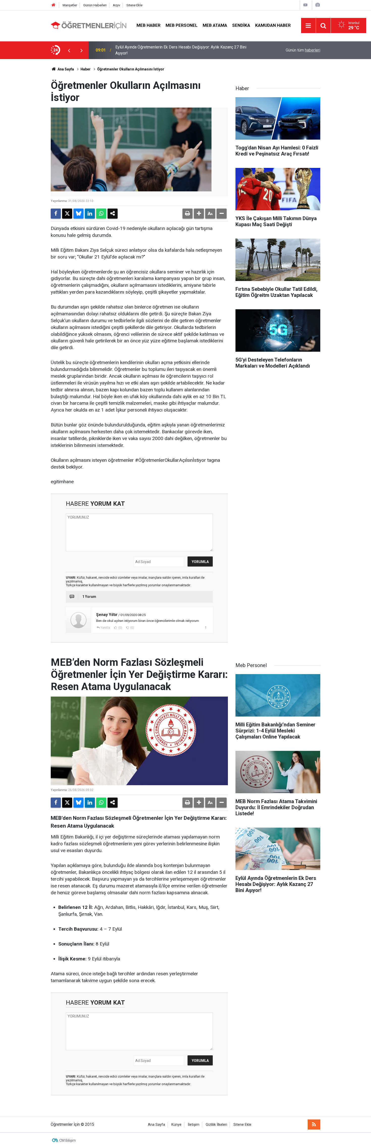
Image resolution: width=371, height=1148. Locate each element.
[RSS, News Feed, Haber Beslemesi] (314, 1124)
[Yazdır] (187, 214)
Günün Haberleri (95, 5)
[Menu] (308, 26)
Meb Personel (182, 25)
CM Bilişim (67, 1140)
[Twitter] (67, 214)
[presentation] (69, 50)
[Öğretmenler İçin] (88, 25)
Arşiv (116, 5)
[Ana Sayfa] (53, 5)
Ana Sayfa (65, 69)
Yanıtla (105, 627)
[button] (199, 214)
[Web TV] (305, 5)
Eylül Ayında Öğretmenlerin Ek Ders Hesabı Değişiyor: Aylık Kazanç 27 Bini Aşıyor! (180, 50)
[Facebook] (56, 214)
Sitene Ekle (134, 5)
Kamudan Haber (273, 25)
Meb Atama (215, 25)
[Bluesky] (78, 214)
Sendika (241, 25)
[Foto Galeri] (317, 5)
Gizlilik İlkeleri (216, 1125)
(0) (120, 627)
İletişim (193, 1125)
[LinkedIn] (90, 214)
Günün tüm (303, 50)
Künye (176, 1125)
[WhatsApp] (101, 214)
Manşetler (70, 5)
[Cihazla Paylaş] (113, 214)
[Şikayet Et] (205, 627)
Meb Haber (149, 25)
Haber (86, 69)
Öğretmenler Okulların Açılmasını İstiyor (130, 69)
